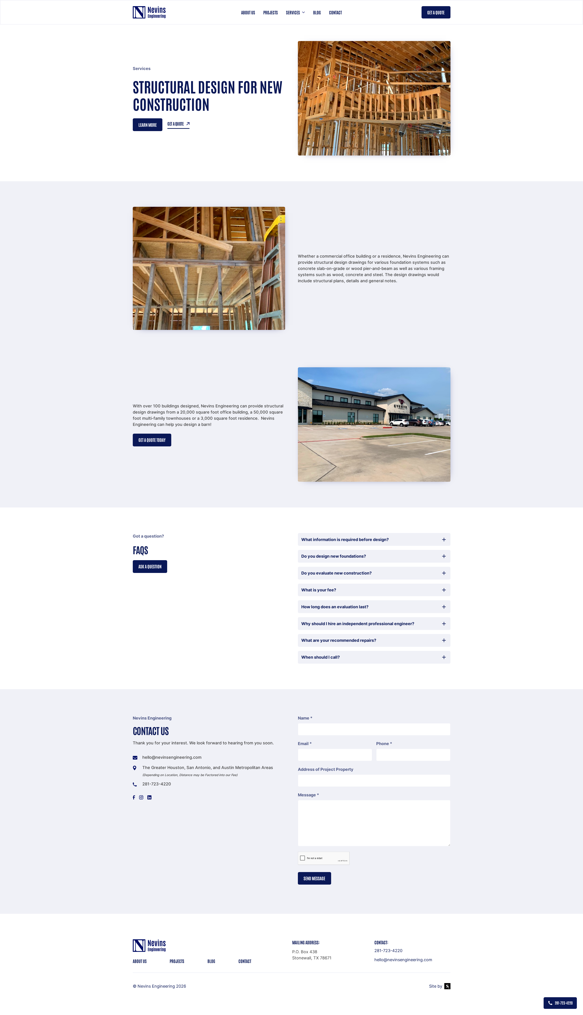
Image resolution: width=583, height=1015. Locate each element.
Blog (317, 12)
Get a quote (436, 12)
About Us (248, 12)
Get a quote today (152, 440)
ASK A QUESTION (149, 566)
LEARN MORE (147, 124)
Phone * (384, 743)
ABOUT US (140, 961)
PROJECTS (177, 961)
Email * (305, 743)
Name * (305, 718)
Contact (335, 12)
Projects (270, 12)
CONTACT (244, 961)
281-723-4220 (388, 950)
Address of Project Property (325, 769)
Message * (308, 794)
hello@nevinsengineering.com (403, 959)
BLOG (211, 961)
